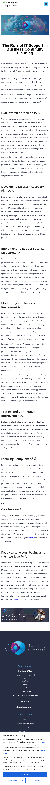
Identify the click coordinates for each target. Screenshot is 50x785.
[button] (46, 4)
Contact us (17, 599)
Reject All (36, 780)
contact (32, 538)
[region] (25, 758)
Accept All (25, 774)
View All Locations (23, 707)
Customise (13, 780)
